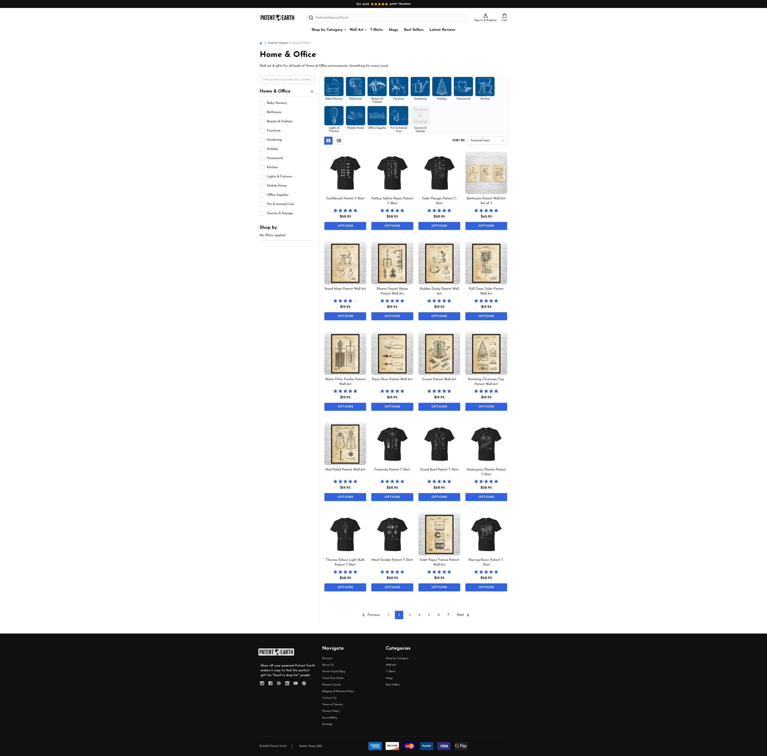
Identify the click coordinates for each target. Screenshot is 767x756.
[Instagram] (262, 683)
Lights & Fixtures (279, 176)
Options (345, 226)
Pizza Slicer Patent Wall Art (392, 379)
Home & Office (275, 91)
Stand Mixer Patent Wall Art (345, 288)
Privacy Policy (331, 711)
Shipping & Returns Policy (338, 691)
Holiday (272, 149)
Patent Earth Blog (333, 671)
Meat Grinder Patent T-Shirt (392, 560)
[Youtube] (295, 683)
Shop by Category (327, 30)
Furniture (273, 130)
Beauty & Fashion (279, 121)
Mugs (393, 30)
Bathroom (274, 112)
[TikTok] (304, 683)
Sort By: (458, 140)
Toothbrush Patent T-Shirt (345, 198)
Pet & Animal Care (280, 204)
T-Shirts (376, 30)
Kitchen (272, 167)
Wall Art (356, 30)
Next (461, 615)
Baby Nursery (277, 103)
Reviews (327, 658)
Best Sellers (414, 30)
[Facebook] (270, 683)
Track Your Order (333, 678)
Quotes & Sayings (280, 213)
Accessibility (329, 717)
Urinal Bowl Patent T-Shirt (439, 469)
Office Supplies (277, 195)
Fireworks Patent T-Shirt (392, 469)
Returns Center (331, 684)
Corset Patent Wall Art (439, 379)
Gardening (274, 139)
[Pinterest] (278, 683)
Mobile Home (277, 185)
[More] (345, 29)
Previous (373, 615)
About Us (328, 664)
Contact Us (329, 697)
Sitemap (327, 724)
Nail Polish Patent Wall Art (345, 469)
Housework (275, 158)
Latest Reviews (442, 30)
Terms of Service (332, 704)
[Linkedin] (287, 683)
